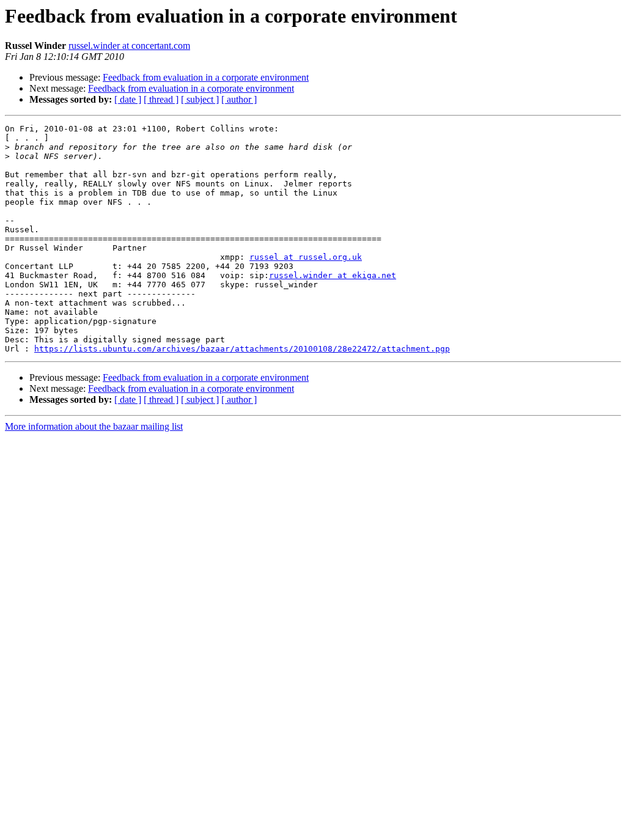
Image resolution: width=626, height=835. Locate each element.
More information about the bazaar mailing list (94, 426)
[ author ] (239, 99)
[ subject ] (200, 99)
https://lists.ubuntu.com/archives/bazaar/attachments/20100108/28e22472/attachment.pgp (242, 348)
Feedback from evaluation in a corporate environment (206, 77)
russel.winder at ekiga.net (332, 275)
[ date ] (127, 99)
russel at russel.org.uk (305, 257)
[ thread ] (161, 99)
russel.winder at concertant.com (129, 45)
